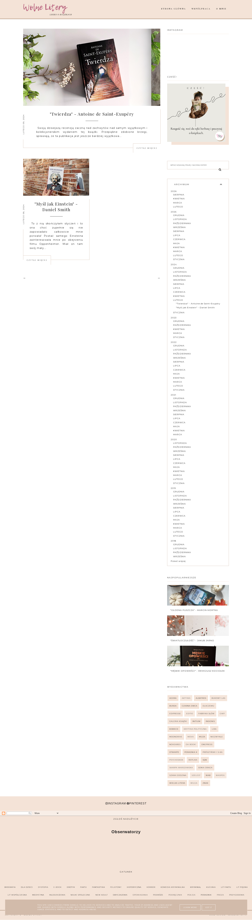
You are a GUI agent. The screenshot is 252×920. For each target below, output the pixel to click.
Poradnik (206, 895)
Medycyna (38, 895)
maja (176, 243)
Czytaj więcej (147, 148)
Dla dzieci (27, 887)
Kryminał (195, 887)
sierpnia (178, 194)
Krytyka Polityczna (195, 729)
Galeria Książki (178, 721)
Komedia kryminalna (173, 887)
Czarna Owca (189, 706)
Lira (214, 729)
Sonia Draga (205, 767)
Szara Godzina (177, 775)
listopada (180, 219)
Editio (189, 713)
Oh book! (191, 744)
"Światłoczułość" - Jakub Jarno (192, 640)
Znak (205, 783)
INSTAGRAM (117, 803)
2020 (174, 439)
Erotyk (71, 887)
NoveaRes (175, 744)
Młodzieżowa (57, 895)
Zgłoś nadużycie (126, 819)
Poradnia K (190, 752)
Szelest (196, 775)
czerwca (179, 239)
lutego (178, 206)
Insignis (210, 721)
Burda (173, 706)
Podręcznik (175, 895)
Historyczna (134, 887)
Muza (202, 737)
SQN (205, 760)
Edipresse (175, 713)
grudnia (178, 215)
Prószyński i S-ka (213, 752)
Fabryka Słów (206, 713)
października (182, 223)
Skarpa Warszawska (181, 767)
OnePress (206, 744)
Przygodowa (236, 895)
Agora (173, 698)
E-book (57, 887)
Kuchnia (211, 887)
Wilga (193, 783)
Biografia (10, 887)
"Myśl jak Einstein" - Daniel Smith (56, 206)
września (179, 227)
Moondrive (175, 737)
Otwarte (174, 752)
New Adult (101, 895)
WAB (208, 775)
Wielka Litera (177, 783)
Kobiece (173, 729)
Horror (151, 887)
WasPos (220, 775)
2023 (174, 317)
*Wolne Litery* (33, 915)
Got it (208, 907)
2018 (173, 541)
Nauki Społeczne (80, 895)
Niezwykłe (217, 737)
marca (177, 202)
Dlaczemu (208, 706)
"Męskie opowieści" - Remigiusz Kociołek (197, 671)
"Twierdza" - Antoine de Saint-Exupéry (92, 114)
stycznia (179, 259)
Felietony (116, 887)
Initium (196, 721)
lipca (176, 235)
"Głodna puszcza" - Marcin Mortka (194, 610)
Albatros (201, 698)
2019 (173, 488)
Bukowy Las (218, 698)
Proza (220, 895)
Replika (193, 760)
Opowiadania (140, 895)
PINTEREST (138, 803)
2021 (173, 395)
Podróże (158, 895)
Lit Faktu (226, 887)
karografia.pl (237, 915)
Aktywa (186, 698)
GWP (222, 713)
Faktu (83, 887)
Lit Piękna (242, 887)
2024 (174, 264)
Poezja (191, 895)
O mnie (221, 8)
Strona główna (173, 8)
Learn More (190, 907)
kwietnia (179, 198)
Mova (191, 737)
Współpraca (201, 8)
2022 (174, 342)
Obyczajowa (120, 895)
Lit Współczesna (17, 895)
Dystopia (43, 887)
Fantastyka (98, 887)
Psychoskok (176, 760)
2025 (173, 211)
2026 (174, 191)
